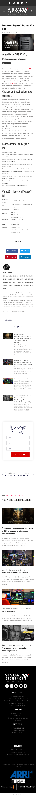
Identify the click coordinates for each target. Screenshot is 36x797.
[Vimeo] (22, 3)
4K (30, 69)
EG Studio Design (22, 795)
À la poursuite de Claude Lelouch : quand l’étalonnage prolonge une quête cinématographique (17, 648)
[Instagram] (14, 3)
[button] (4, 11)
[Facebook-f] (9, 3)
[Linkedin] (26, 3)
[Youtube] (18, 3)
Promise (12, 83)
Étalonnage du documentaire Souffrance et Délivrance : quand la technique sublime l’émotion (22, 338)
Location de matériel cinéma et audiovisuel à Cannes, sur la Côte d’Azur (23, 362)
